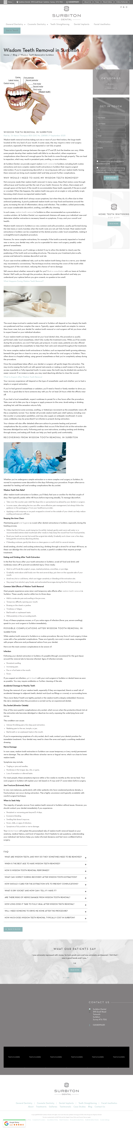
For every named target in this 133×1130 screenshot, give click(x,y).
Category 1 (111, 88)
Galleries (53, 1107)
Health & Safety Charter (92, 1119)
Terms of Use (27, 1119)
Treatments (41, 1107)
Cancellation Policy (52, 1119)
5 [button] (69, 977)
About (31, 1107)
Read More (111, 223)
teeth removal (49, 164)
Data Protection (64, 1119)
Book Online (107, 2)
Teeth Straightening (59, 24)
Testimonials (65, 1107)
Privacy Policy (115, 163)
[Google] (123, 7)
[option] (111, 215)
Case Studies (80, 1107)
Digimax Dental (97, 1114)
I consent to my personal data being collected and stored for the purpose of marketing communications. (110, 170)
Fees (97, 2)
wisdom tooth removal (24, 212)
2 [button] (64, 977)
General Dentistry (14, 24)
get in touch (32, 678)
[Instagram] (126, 7)
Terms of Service (83, 1117)
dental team (13, 831)
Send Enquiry (111, 178)
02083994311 (73, 2)
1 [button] (63, 977)
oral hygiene (24, 523)
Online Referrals (122, 2)
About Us (87, 2)
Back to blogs (14, 929)
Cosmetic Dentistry (37, 24)
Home (6, 55)
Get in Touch (12, 30)
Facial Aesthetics (102, 24)
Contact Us (100, 1107)
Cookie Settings (104, 1119)
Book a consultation (55, 271)
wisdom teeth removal (72, 591)
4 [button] (68, 977)
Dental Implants (81, 24)
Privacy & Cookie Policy (77, 1119)
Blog (15, 55)
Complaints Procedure (38, 1119)
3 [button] (66, 977)
